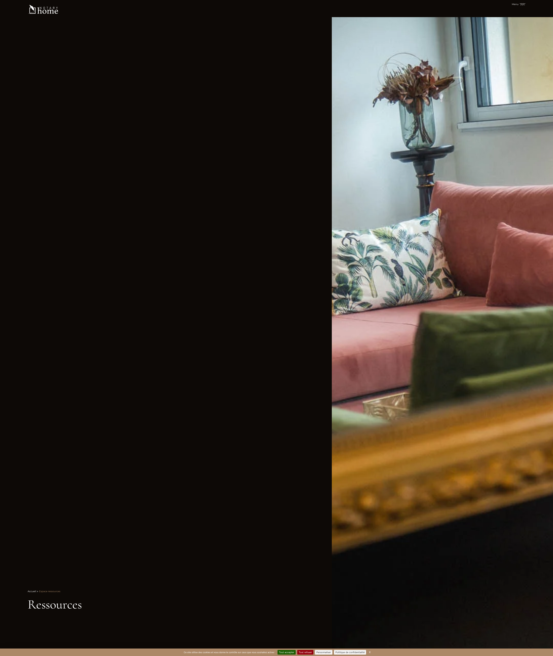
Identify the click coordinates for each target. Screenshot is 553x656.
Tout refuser (305, 652)
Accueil (32, 591)
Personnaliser (323, 652)
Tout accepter (286, 652)
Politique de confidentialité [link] (350, 652)
